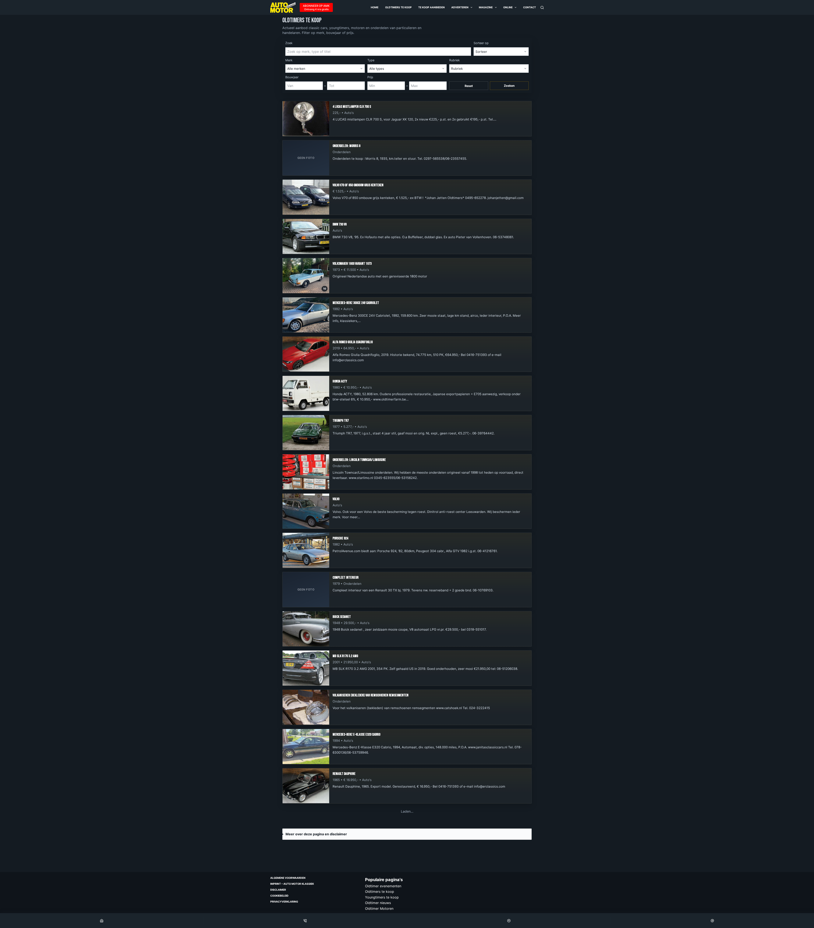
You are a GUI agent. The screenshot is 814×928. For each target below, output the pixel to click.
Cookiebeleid (279, 895)
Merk (289, 60)
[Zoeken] (542, 7)
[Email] (712, 921)
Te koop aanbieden (431, 7)
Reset (469, 86)
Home (374, 7)
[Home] (101, 921)
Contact (529, 7)
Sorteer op (481, 43)
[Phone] (305, 921)
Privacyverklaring (284, 901)
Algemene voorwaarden (287, 877)
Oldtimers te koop (398, 7)
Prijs (370, 77)
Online (508, 7)
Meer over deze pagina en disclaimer (316, 834)
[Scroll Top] (509, 921)
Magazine (486, 7)
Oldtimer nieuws (378, 903)
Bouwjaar (291, 77)
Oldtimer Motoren (379, 908)
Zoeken (509, 85)
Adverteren (459, 7)
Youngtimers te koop (382, 897)
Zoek (289, 43)
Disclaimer (278, 889)
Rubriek (454, 60)
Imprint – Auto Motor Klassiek (292, 883)
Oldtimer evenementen (383, 886)
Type (370, 60)
